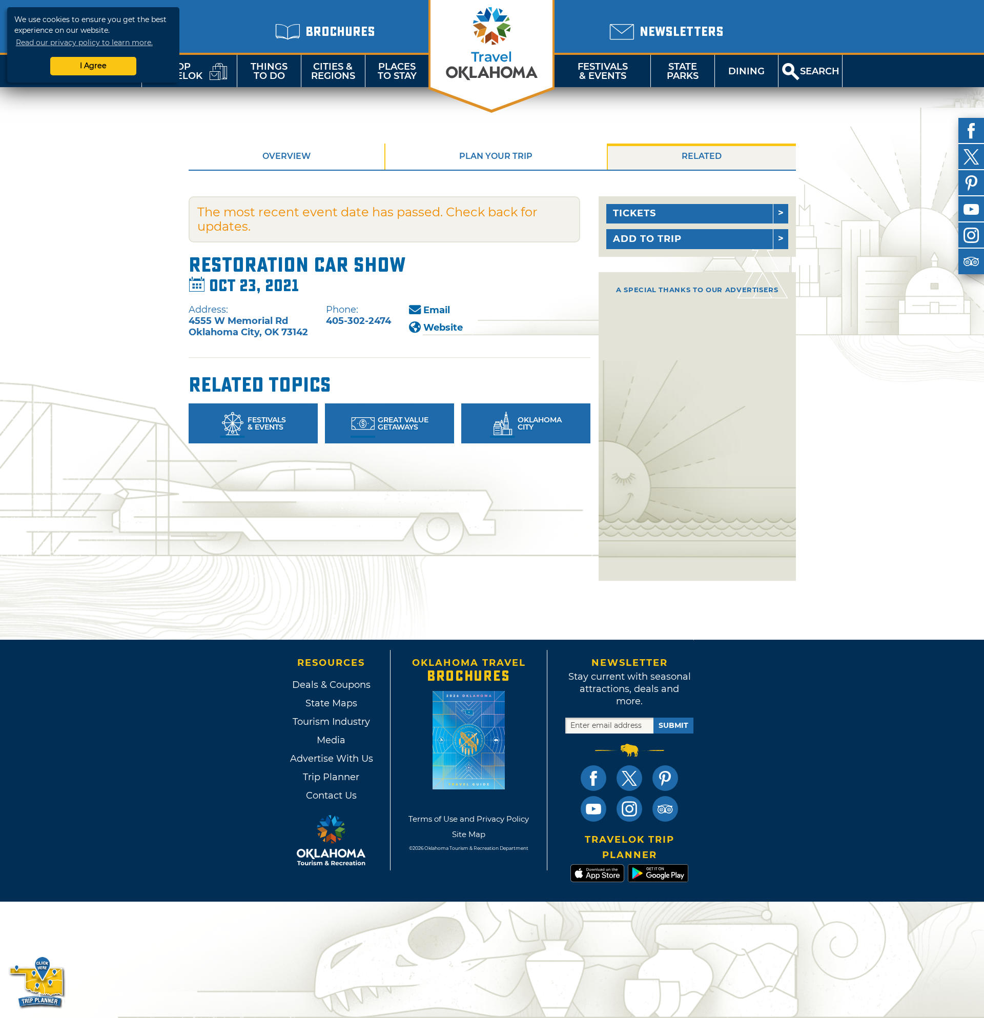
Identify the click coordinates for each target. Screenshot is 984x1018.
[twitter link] (629, 778)
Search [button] (819, 71)
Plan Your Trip (495, 156)
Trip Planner (331, 777)
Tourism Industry (331, 721)
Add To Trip (647, 239)
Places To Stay (397, 71)
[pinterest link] (665, 778)
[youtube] (971, 209)
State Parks (683, 71)
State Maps (331, 703)
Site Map (468, 834)
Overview (286, 156)
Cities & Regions (333, 71)
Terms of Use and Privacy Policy (468, 819)
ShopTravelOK (176, 71)
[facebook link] (593, 778)
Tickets (634, 213)
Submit (673, 725)
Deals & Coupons (331, 684)
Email (436, 310)
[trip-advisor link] (665, 809)
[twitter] (971, 157)
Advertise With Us (331, 758)
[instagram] (971, 235)
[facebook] (971, 131)
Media (331, 740)
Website (443, 327)
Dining (746, 71)
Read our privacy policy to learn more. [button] (84, 42)
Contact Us (331, 795)
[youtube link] (593, 809)
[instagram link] (629, 809)
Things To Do (269, 71)
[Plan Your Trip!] (37, 981)
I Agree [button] (93, 65)
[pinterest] (971, 183)
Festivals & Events (603, 71)
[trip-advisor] (971, 261)
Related (702, 156)
